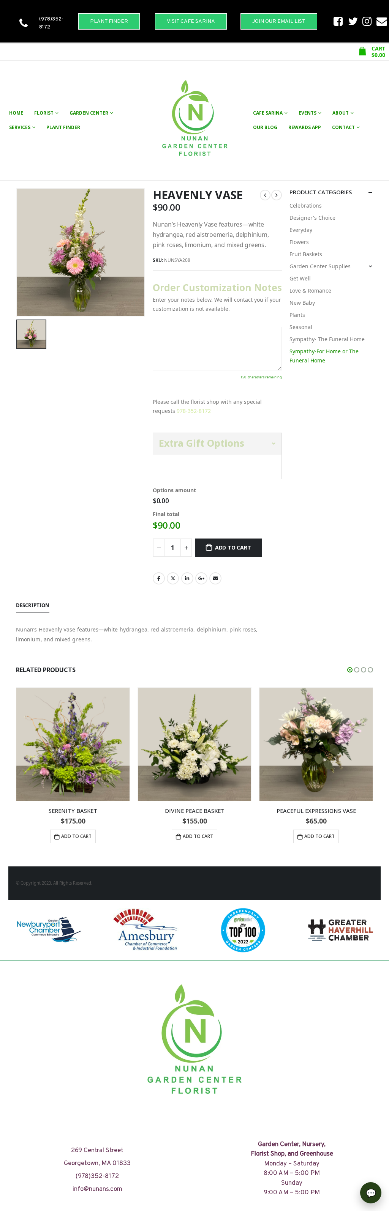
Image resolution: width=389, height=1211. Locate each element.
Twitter (173, 578)
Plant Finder (63, 127)
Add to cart (233, 547)
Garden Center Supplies (320, 266)
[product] (73, 744)
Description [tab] (32, 605)
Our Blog (265, 127)
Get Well (300, 278)
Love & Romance (310, 290)
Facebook (159, 578)
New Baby (302, 302)
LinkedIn (187, 578)
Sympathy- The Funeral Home (327, 339)
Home (16, 113)
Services (19, 127)
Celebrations (305, 205)
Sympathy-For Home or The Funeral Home (324, 356)
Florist (44, 113)
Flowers (299, 242)
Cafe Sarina (268, 113)
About (340, 113)
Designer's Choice (312, 217)
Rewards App (304, 127)
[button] (349, 669)
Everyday (300, 229)
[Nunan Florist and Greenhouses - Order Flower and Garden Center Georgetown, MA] (194, 120)
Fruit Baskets (305, 254)
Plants (297, 314)
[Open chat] (370, 1192)
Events (307, 113)
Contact (343, 127)
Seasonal (300, 327)
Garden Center (89, 113)
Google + (201, 578)
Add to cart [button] (76, 836)
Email (215, 578)
